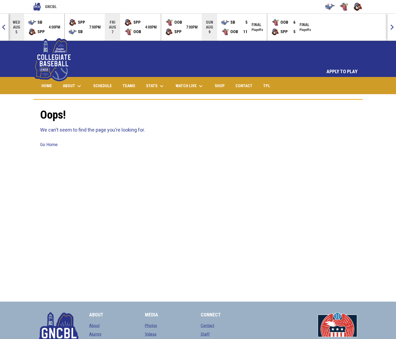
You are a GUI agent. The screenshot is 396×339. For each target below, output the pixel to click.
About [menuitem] (72, 86)
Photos (151, 325)
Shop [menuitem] (222, 85)
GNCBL (45, 7)
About (94, 325)
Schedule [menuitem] (102, 85)
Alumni (95, 334)
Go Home (49, 144)
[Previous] (4, 27)
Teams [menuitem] (129, 85)
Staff (205, 334)
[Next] (391, 27)
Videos (151, 334)
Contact (207, 325)
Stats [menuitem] (155, 86)
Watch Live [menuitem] (192, 86)
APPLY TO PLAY (341, 72)
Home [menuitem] (46, 85)
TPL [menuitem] (268, 85)
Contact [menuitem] (243, 85)
